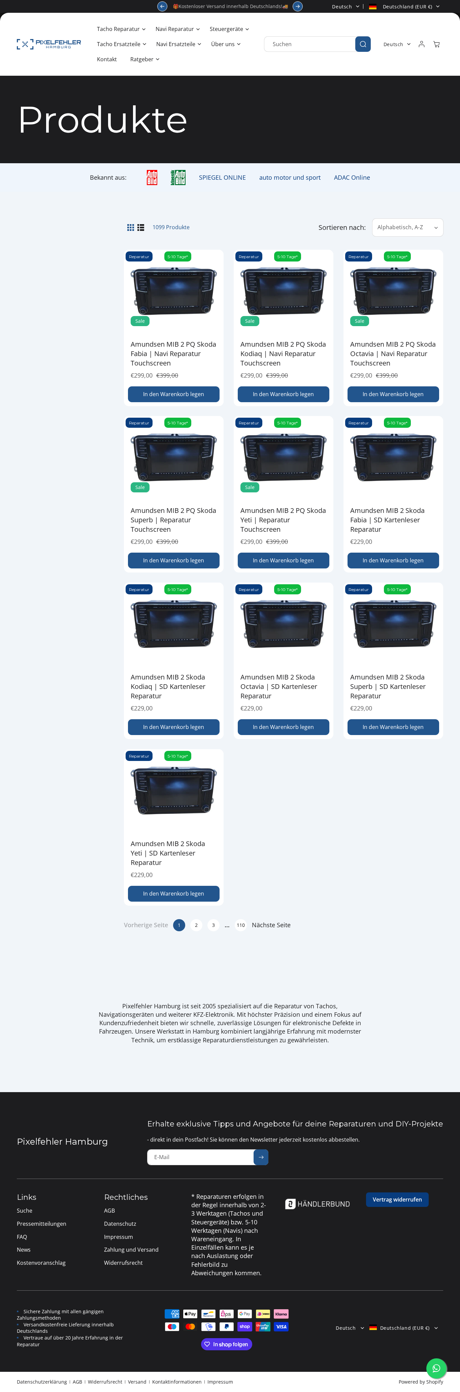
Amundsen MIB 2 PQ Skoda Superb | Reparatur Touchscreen (173, 520)
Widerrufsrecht (105, 1382)
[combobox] (317, 44)
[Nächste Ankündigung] (298, 6)
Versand (137, 1382)
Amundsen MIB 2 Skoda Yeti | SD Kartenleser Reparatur (168, 853)
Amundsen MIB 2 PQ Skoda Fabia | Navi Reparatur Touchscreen (173, 353)
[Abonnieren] (261, 1157)
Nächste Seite (271, 924)
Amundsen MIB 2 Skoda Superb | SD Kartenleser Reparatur (388, 686)
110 (241, 925)
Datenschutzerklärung (42, 1382)
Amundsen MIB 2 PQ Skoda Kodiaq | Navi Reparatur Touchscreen (283, 353)
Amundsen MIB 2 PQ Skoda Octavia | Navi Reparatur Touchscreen (393, 353)
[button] (119, 29)
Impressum (220, 1382)
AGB (77, 1382)
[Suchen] (363, 44)
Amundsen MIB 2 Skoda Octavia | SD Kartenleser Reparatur (278, 686)
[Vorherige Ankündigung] (162, 6)
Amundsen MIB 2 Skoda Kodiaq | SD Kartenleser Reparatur (168, 686)
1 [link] (179, 925)
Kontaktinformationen (177, 1382)
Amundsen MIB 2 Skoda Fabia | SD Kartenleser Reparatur (387, 520)
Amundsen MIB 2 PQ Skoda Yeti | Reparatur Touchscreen (283, 520)
